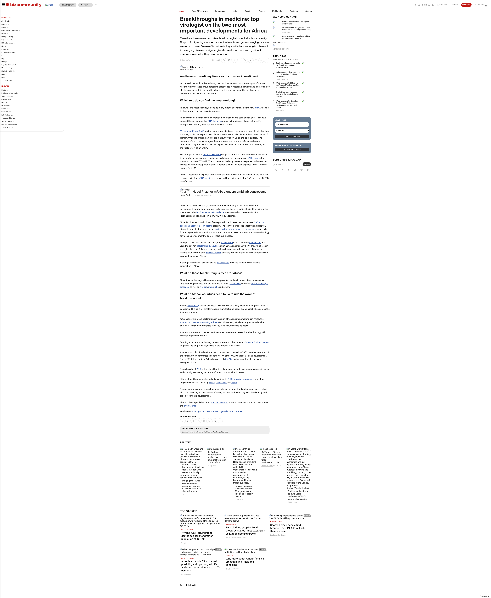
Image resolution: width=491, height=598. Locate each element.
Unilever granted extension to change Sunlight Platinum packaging (288, 74)
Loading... (5, 596)
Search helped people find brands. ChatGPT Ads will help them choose (287, 528)
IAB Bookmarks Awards (9, 93)
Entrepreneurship (7, 40)
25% (199, 369)
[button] (97, 5)
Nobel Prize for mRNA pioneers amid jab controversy (229, 191)
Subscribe (307, 164)
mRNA (257, 107)
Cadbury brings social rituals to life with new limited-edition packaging (288, 65)
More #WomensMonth (281, 49)
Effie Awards (5, 106)
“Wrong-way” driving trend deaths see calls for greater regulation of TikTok (197, 535)
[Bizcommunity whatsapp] (432, 5)
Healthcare (5, 49)
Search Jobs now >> (292, 136)
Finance (4, 46)
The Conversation (219, 402)
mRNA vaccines (205, 178)
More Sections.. (8, 127)
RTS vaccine (227, 242)
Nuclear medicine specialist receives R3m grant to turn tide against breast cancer (244, 491)
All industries (5, 21)
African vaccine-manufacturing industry (199, 322)
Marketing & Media (8, 71)
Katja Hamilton (198, 195)
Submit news (442, 5)
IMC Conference (7, 115)
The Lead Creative (7, 121)
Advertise (454, 5)
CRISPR (215, 411)
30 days (286, 59)
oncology (196, 411)
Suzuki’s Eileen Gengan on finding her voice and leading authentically (296, 28)
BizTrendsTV (5, 109)
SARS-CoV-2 (254, 158)
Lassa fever (235, 283)
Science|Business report (257, 342)
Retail (3, 77)
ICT (2, 55)
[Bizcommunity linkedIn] (415, 5)
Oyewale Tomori (187, 60)
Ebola (212, 382)
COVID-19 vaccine (212, 154)
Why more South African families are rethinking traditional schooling (245, 561)
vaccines (206, 411)
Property (4, 74)
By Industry (294, 59)
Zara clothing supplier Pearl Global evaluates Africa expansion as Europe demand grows (245, 530)
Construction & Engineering (10, 30)
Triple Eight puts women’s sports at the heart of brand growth (287, 94)
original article (191, 405)
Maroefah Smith (267, 466)
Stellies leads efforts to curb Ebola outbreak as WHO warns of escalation (298, 495)
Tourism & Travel (7, 80)
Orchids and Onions (8, 118)
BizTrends (4, 90)
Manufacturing (6, 68)
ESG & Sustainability (8, 43)
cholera (203, 287)
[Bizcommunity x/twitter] (419, 5)
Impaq (228, 569)
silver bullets (223, 262)
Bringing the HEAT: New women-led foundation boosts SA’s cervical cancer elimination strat (191, 485)
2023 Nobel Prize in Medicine (210, 212)
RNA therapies (215, 121)
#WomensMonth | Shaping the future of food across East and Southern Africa (287, 85)
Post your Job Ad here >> (292, 149)
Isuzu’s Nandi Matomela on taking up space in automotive (296, 37)
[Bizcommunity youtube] (429, 5)
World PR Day (6, 112)
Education (4, 34)
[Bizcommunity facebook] (422, 5)
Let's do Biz (485, 596)
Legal (3, 58)
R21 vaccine (255, 242)
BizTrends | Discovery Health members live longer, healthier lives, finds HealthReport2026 (272, 457)
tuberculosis (248, 379)
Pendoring (4, 102)
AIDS (230, 379)
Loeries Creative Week (9, 124)
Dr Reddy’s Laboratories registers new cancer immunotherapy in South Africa (218, 457)
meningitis (213, 287)
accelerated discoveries (208, 246)
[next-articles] (309, 452)
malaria (237, 379)
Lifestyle (4, 62)
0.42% (228, 359)
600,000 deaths (213, 252)
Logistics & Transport (8, 65)
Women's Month (7, 96)
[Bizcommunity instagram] (425, 5)
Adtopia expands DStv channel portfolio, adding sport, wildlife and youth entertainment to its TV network (201, 566)
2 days (275, 59)
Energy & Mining (7, 37)
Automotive (5, 27)
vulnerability (193, 305)
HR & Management (8, 52)
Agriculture (5, 24)
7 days (280, 59)
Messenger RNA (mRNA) (192, 131)
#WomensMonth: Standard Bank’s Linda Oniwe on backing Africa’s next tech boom (287, 104)
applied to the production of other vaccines (235, 229)
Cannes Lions (6, 99)
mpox (234, 382)
